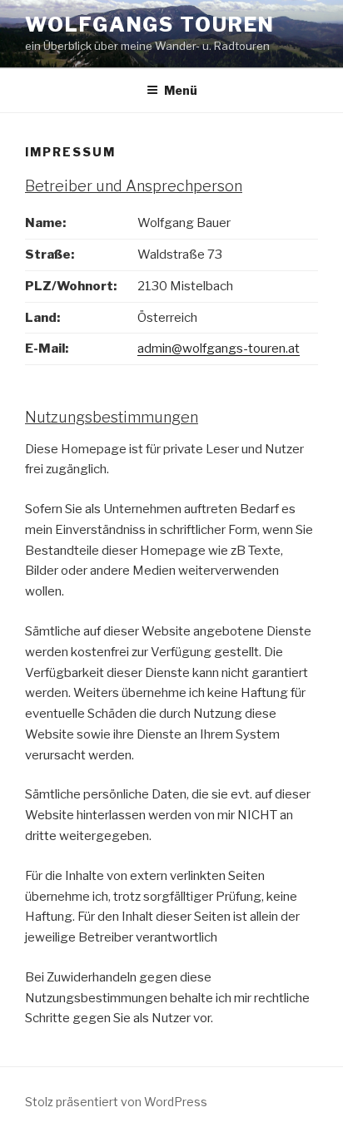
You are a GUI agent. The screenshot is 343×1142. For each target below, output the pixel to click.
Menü (180, 90)
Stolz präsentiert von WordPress (116, 1102)
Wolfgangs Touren (150, 24)
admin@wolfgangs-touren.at (218, 348)
